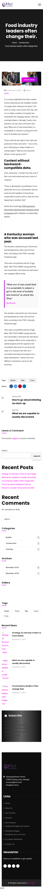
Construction (24, 43)
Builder (13, 380)
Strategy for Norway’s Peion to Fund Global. (19, 474)
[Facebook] (11, 386)
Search (4, 450)
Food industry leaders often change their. (18, 481)
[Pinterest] (20, 386)
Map (22, 380)
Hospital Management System (17, 826)
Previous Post (16, 396)
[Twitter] (15, 386)
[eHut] (7, 4)
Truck (32, 380)
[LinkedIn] (24, 386)
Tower (36, 611)
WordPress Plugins (12, 831)
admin (28, 90)
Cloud (17, 611)
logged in (15, 438)
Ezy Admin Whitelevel (13, 839)
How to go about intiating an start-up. (16, 484)
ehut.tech (31, 883)
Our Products (10, 823)
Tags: (4, 380)
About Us (8, 808)
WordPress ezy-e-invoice (15, 834)
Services (8, 818)
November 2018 (22, 573)
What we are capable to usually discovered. (19, 477)
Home (14, 43)
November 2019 (22, 567)
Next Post (15, 410)
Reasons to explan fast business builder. (18, 488)
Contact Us (9, 844)
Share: (4, 386)
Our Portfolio (10, 813)
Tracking (22, 549)
